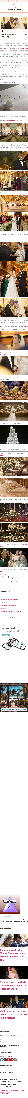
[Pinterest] (16, 1)
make (26, 326)
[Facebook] (9, 1)
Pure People (4, 574)
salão (4, 76)
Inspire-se (24, 30)
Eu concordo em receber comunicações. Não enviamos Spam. (11, 1046)
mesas (2, 455)
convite (14, 82)
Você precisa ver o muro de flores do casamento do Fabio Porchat (14, 1014)
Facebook (5, 577)
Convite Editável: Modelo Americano (11, 611)
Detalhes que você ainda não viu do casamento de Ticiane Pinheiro (13, 985)
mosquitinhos (12, 120)
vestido (26, 64)
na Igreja (21, 60)
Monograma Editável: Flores (8, 605)
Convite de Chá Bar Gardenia (9, 599)
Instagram (12, 577)
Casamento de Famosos (15, 30)
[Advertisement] (14, 667)
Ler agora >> (3, 602)
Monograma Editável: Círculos (9, 618)
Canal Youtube (20, 577)
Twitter (14, 579)
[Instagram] (11, 1)
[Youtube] (14, 1)
